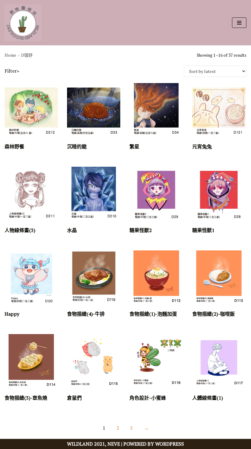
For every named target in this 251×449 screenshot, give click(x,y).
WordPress (169, 443)
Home (10, 55)
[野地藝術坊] (23, 22)
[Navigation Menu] (239, 22)
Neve (113, 443)
